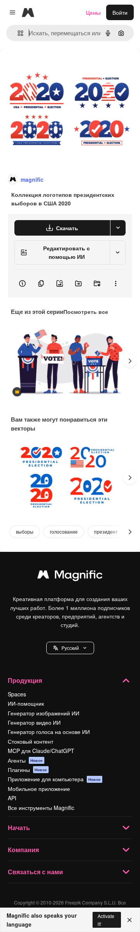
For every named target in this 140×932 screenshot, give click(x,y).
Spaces (17, 694)
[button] (70, 648)
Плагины (27, 770)
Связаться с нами (35, 871)
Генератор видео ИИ (34, 722)
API (12, 798)
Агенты (25, 760)
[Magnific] (70, 576)
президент (106, 531)
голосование (64, 531)
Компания (23, 849)
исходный (52, 66)
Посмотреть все (85, 311)
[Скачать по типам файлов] (118, 228)
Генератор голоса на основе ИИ (49, 732)
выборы (24, 531)
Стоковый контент (30, 741)
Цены (93, 12)
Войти (120, 12)
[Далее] (130, 361)
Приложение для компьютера (54, 779)
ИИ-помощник (26, 703)
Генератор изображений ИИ (43, 713)
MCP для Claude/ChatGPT (41, 751)
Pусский (70, 647)
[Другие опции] (115, 283)
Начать (19, 827)
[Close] (129, 920)
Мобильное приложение (39, 788)
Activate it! (106, 920)
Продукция (25, 680)
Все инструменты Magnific (41, 807)
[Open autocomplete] (17, 33)
